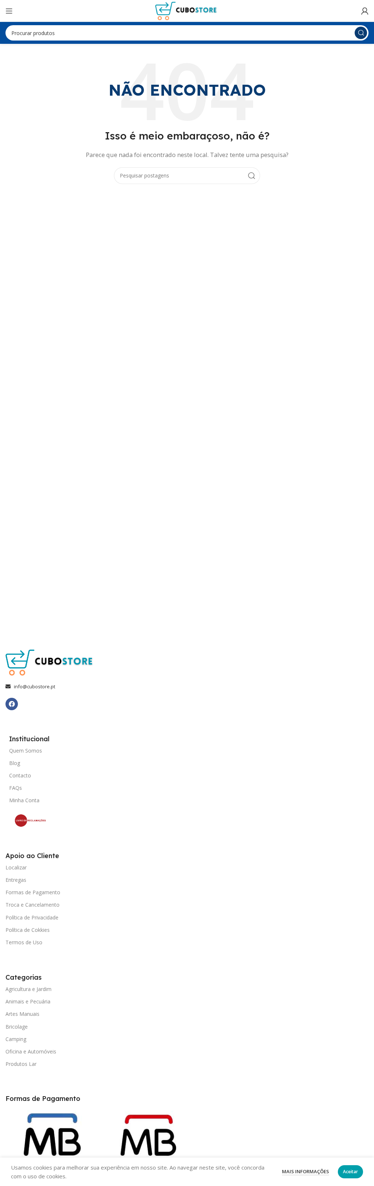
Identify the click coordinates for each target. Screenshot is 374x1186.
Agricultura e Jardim (28, 989)
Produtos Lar (21, 1063)
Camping (15, 1039)
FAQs (15, 787)
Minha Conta (24, 800)
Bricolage (16, 1026)
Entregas (15, 879)
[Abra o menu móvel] (9, 11)
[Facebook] (11, 704)
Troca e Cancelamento (32, 904)
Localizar (16, 867)
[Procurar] (361, 33)
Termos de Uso (23, 942)
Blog (14, 763)
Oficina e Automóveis (30, 1051)
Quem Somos (25, 750)
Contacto (20, 775)
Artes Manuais (22, 1013)
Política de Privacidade (31, 917)
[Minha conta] (365, 11)
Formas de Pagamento (32, 892)
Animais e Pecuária (27, 1001)
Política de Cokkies (27, 929)
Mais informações (305, 1171)
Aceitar (350, 1171)
